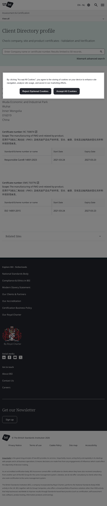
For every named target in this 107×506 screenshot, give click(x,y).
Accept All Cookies (66, 91)
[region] (53, 86)
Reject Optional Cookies (35, 91)
